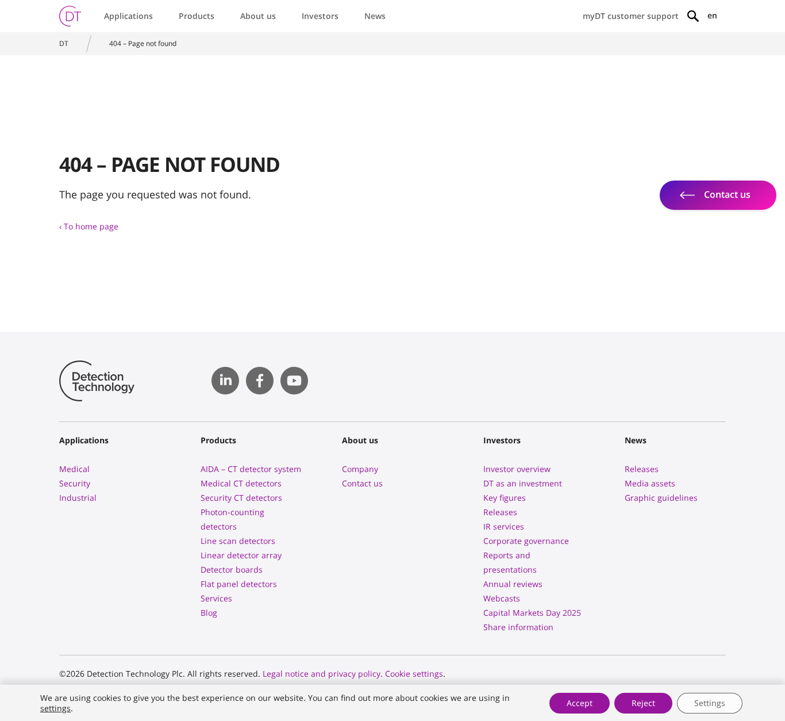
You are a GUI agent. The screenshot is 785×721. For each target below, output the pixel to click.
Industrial (78, 497)
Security (74, 483)
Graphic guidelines (661, 497)
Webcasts (501, 598)
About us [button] (258, 15)
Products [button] (196, 15)
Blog (209, 612)
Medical (74, 468)
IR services (503, 526)
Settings (709, 702)
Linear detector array (241, 555)
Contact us (362, 483)
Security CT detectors (241, 497)
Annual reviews (512, 583)
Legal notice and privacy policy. (323, 673)
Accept (579, 702)
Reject (643, 702)
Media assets (650, 483)
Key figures (504, 497)
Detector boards (232, 569)
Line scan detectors (238, 540)
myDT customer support (631, 15)
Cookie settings (414, 673)
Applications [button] (128, 15)
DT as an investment (522, 483)
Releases (500, 512)
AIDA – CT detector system (251, 468)
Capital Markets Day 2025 (532, 612)
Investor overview (517, 468)
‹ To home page (88, 226)
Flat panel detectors (239, 583)
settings (55, 708)
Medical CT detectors (241, 483)
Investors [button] (320, 15)
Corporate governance (526, 540)
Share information (518, 627)
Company (360, 468)
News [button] (375, 15)
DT (63, 43)
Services (216, 598)
